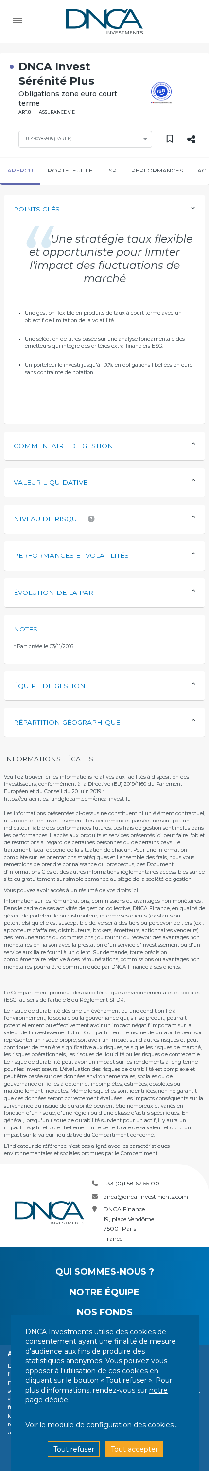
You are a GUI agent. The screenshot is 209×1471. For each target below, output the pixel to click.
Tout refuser (73, 1449)
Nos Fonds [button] (105, 1312)
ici (135, 890)
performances (157, 170)
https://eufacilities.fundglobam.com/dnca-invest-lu (67, 799)
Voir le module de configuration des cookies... (101, 1424)
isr (112, 170)
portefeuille (70, 170)
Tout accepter (134, 1449)
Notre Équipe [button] (104, 1292)
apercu (20, 170)
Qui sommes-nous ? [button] (104, 1271)
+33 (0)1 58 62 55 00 (131, 1183)
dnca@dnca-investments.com (146, 1196)
